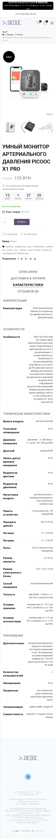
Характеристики (28, 285)
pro (16, 250)
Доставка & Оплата (28, 278)
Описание (28, 271)
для (29, 246)
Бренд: (10, 34)
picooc (10, 250)
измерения (38, 246)
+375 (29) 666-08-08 (25, 14)
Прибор (9, 246)
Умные (23, 250)
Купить (21, 222)
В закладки (12, 234)
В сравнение (30, 234)
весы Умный (34, 250)
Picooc (20, 34)
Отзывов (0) (28, 291)
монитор (46, 250)
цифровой (20, 246)
